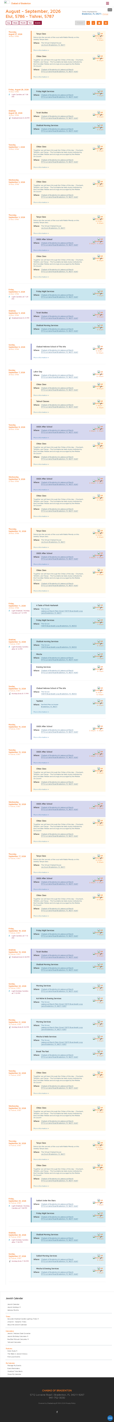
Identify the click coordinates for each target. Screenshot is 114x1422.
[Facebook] (57, 1412)
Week (15, 23)
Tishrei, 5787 (41, 16)
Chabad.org (51, 1403)
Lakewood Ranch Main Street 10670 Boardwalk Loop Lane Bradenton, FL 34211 (62, 612)
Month (23, 23)
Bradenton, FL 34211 (49, 707)
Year (30, 23)
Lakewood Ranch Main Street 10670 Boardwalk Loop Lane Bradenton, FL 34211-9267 (62, 1005)
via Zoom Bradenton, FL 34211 (53, 45)
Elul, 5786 (15, 16)
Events (37, 23)
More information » (41, 50)
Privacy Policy (70, 1403)
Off (101, 34)
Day (8, 23)
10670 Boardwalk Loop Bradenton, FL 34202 (59, 626)
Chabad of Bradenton (21, 3)
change (105, 14)
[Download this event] (98, 36)
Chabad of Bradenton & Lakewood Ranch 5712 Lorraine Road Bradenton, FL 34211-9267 (59, 70)
